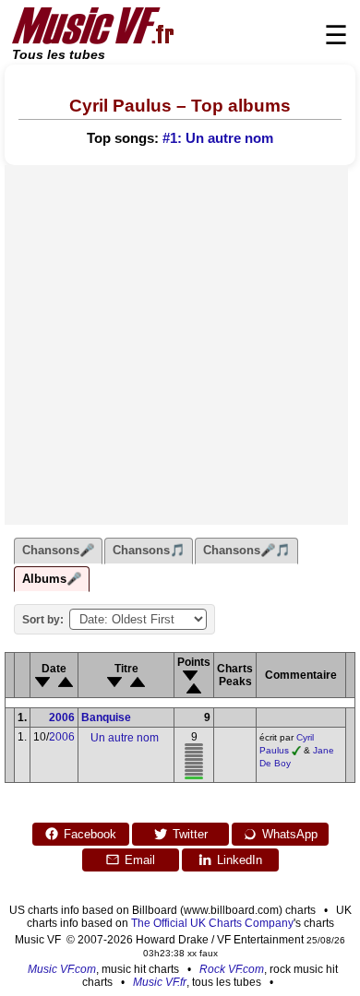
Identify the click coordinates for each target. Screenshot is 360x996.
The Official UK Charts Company (212, 923)
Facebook (90, 834)
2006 (62, 717)
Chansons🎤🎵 (246, 550)
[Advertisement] (180, 345)
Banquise (106, 717)
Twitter (190, 834)
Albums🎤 (51, 579)
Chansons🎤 (58, 550)
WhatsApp (290, 834)
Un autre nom (124, 737)
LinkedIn (239, 860)
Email (140, 860)
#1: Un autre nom (217, 138)
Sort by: (43, 619)
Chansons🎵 (149, 550)
